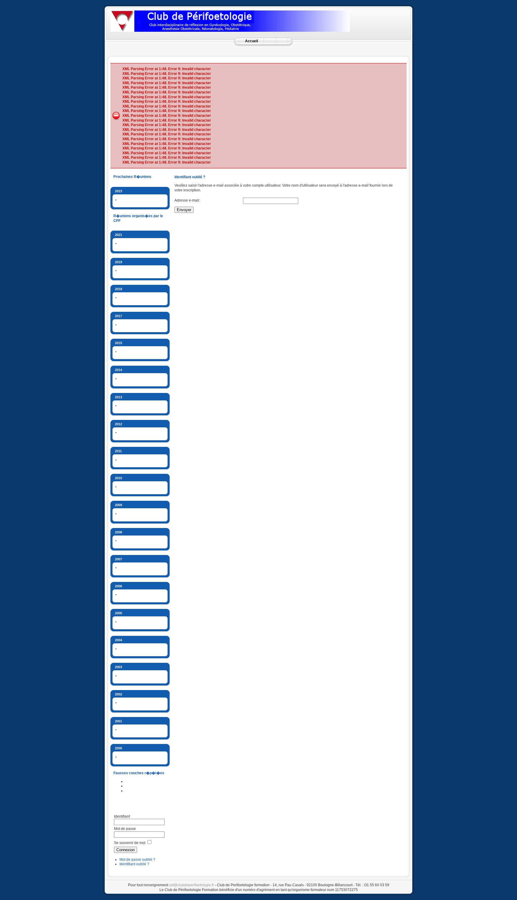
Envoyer (184, 210)
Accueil (251, 41)
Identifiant (122, 816)
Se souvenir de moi (129, 843)
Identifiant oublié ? (134, 864)
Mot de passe (125, 829)
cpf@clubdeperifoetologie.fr (191, 885)
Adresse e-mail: (187, 200)
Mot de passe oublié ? (137, 859)
